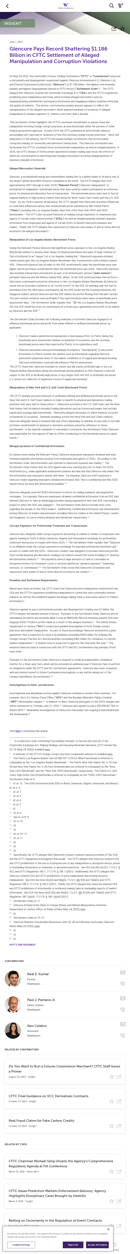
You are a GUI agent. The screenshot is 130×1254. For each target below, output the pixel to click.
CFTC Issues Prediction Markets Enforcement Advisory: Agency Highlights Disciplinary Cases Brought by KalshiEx (57, 1193)
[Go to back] (7, 6)
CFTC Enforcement (23, 944)
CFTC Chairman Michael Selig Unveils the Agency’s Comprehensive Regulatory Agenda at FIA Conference (61, 1163)
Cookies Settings (21, 1245)
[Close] (108, 1229)
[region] (58, 1238)
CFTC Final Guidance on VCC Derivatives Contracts (48, 1096)
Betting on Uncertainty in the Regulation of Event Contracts (55, 1220)
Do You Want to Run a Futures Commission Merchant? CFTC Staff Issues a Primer (64, 1068)
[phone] (122, 984)
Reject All (73, 1245)
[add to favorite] (122, 29)
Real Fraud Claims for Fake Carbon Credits (41, 1121)
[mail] (122, 972)
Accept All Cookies (97, 1245)
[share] (114, 29)
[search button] (111, 5)
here (18, 731)
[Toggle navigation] (120, 6)
